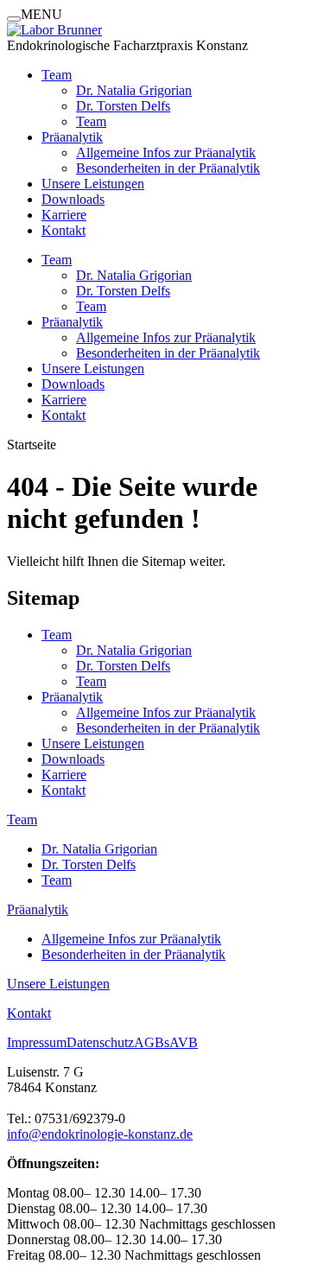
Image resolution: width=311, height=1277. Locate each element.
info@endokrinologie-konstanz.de (100, 1134)
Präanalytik (72, 137)
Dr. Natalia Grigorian (134, 90)
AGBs (151, 1042)
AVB (183, 1042)
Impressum (37, 1042)
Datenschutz (100, 1042)
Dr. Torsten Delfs (123, 105)
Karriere (63, 214)
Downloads (73, 199)
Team (56, 74)
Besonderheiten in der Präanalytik (168, 168)
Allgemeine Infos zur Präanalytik (166, 152)
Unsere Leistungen (92, 183)
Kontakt (63, 230)
